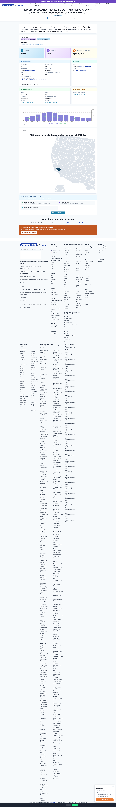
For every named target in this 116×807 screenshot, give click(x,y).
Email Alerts (71, 4)
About (31, 4)
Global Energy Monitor (38, 44)
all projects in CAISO (30, 70)
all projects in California (85, 66)
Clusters (58, 4)
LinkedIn (59, 17)
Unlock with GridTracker (27, 102)
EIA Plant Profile (24, 44)
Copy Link (75, 17)
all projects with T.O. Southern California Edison (33, 79)
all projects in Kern (81, 70)
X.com (44, 17)
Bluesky (51, 17)
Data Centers (87, 4)
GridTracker (109, 4)
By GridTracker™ (21, 5)
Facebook (67, 17)
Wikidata (30, 44)
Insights (65, 4)
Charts (80, 4)
